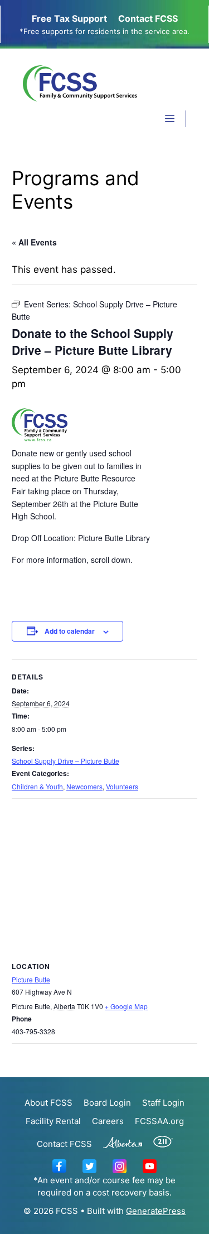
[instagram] (119, 1165)
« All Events (34, 242)
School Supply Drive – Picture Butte (65, 760)
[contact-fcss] (59, 1165)
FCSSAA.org (159, 1121)
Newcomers (84, 786)
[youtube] (150, 1165)
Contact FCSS (148, 18)
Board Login (107, 1102)
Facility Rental (53, 1121)
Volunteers (122, 786)
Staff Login (163, 1102)
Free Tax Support (69, 18)
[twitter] (89, 1165)
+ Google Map (126, 1006)
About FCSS (48, 1102)
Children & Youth (37, 786)
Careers (108, 1121)
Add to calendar (70, 631)
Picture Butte (31, 979)
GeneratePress (156, 1211)
